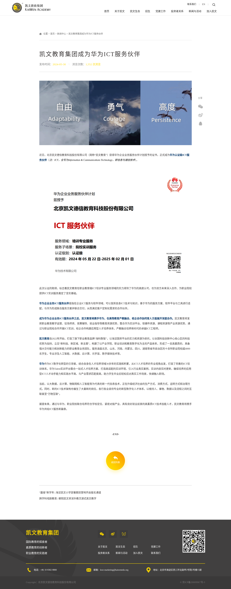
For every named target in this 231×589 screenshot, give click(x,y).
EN (203, 4)
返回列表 (115, 462)
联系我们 (191, 4)
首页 (106, 11)
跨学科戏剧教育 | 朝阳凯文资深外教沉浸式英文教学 (67, 498)
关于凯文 (120, 11)
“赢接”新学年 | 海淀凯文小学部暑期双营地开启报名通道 (70, 492)
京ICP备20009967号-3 (193, 582)
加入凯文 (212, 11)
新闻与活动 (195, 11)
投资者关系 (177, 11)
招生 (147, 11)
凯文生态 (135, 11)
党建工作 (161, 11)
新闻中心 (61, 34)
